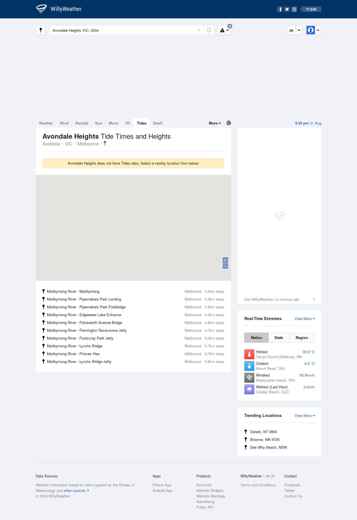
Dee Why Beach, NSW (268, 447)
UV (127, 123)
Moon (114, 123)
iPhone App (162, 484)
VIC (69, 143)
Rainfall (81, 123)
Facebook (292, 484)
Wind (64, 123)
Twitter (289, 490)
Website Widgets (210, 490)
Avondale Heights (105, 143)
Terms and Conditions (258, 484)
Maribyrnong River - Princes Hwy (135, 353)
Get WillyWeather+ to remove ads (271, 299)
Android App (162, 490)
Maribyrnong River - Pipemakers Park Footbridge (135, 306)
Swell (158, 123)
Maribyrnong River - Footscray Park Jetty (135, 338)
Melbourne (88, 143)
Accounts (204, 484)
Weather (46, 123)
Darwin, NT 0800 (263, 431)
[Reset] (199, 30)
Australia (51, 143)
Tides (141, 123)
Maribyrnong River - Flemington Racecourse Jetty (135, 330)
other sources (75, 490)
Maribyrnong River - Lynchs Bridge (135, 345)
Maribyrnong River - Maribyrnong (135, 291)
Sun (98, 123)
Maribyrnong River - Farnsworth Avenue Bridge (135, 322)
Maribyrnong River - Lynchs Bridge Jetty (135, 361)
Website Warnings (210, 496)
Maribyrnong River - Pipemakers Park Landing (135, 299)
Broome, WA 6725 (264, 439)
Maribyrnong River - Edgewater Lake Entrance (135, 314)
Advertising (205, 501)
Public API (205, 507)
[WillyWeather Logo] (62, 9)
